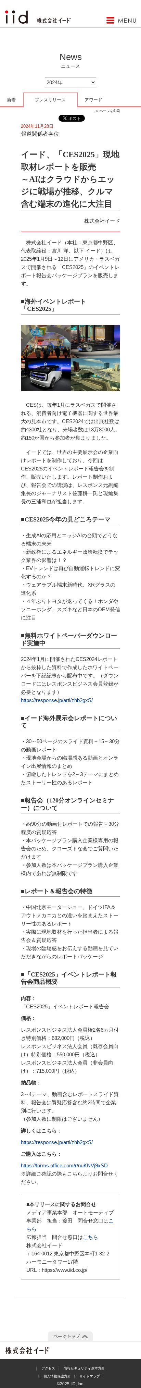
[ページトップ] (70, 1336)
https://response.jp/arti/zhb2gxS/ (57, 700)
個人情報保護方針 (57, 1376)
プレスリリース (50, 99)
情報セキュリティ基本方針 (84, 1368)
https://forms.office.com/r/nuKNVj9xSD (64, 1165)
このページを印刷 (106, 111)
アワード (93, 99)
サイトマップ (89, 1376)
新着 (11, 99)
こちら (90, 1237)
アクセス (48, 1368)
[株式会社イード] (37, 13)
